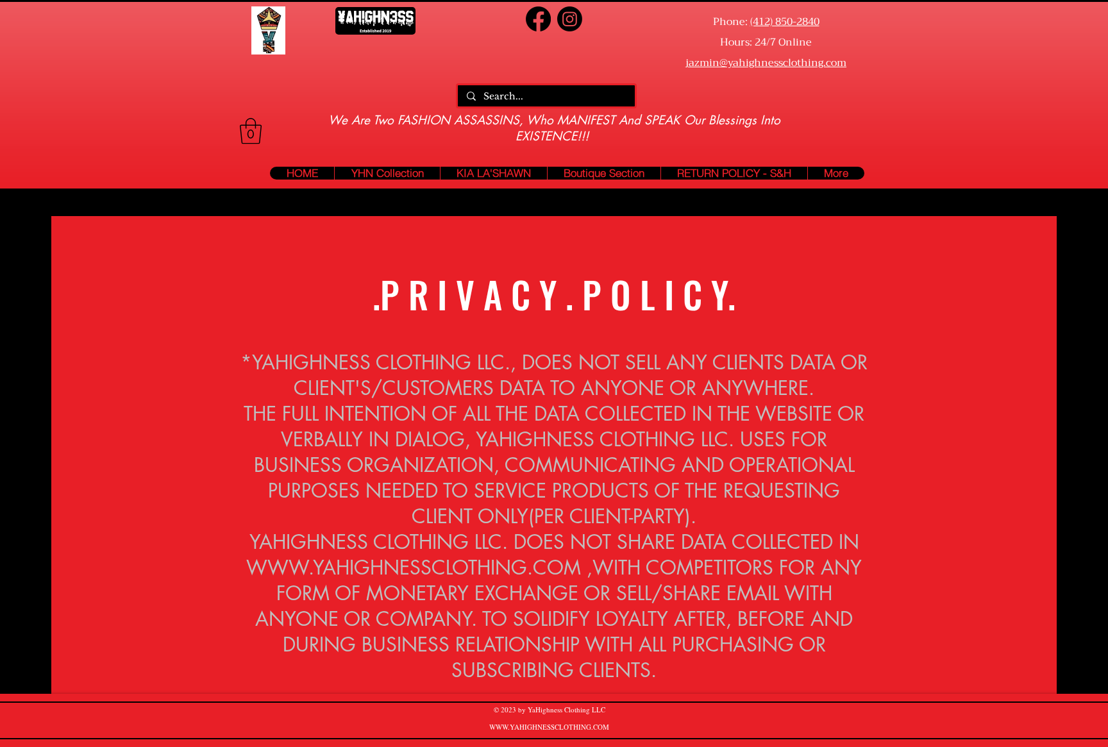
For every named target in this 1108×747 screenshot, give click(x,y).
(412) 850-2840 (784, 22)
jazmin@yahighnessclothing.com (765, 63)
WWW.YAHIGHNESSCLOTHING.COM (413, 567)
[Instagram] (569, 18)
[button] (251, 131)
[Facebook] (538, 18)
